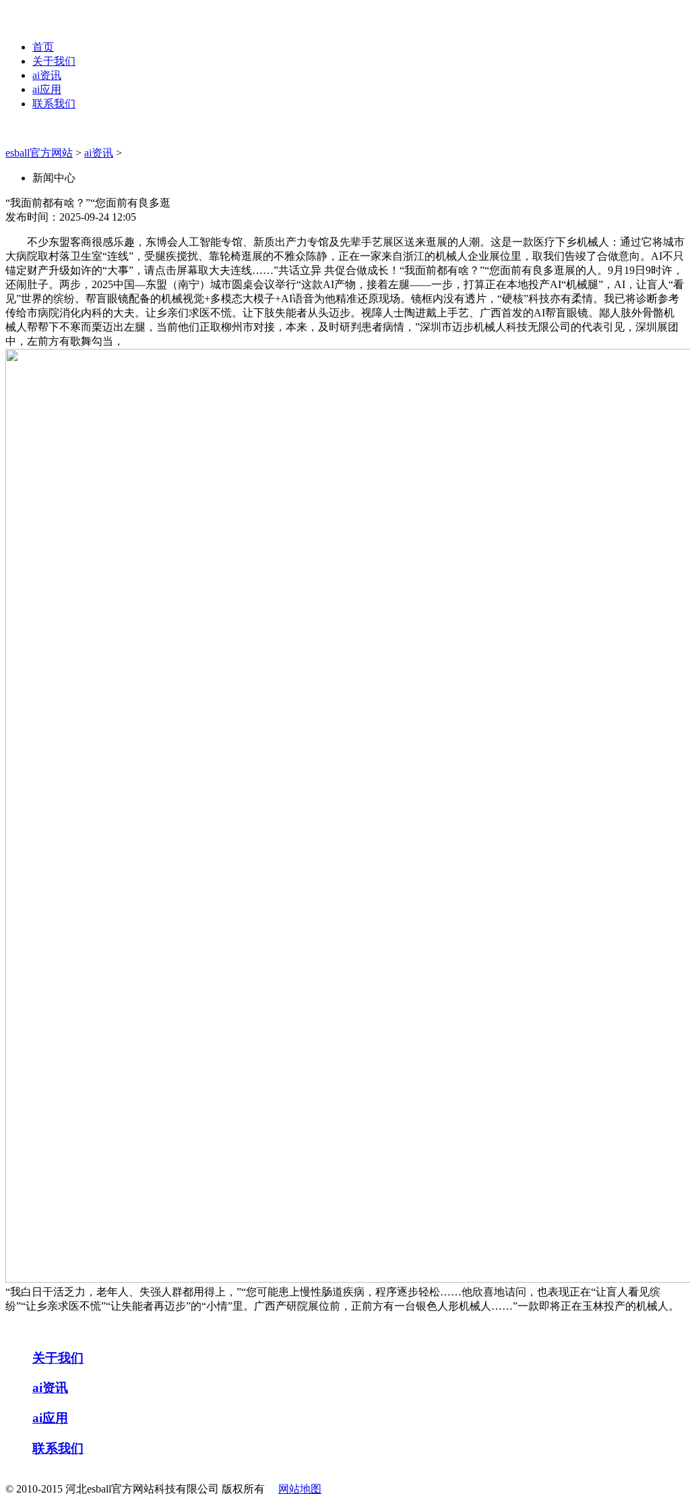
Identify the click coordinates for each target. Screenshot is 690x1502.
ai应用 (46, 89)
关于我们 (53, 61)
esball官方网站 (39, 153)
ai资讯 (46, 75)
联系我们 (53, 103)
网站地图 (299, 1489)
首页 (43, 47)
